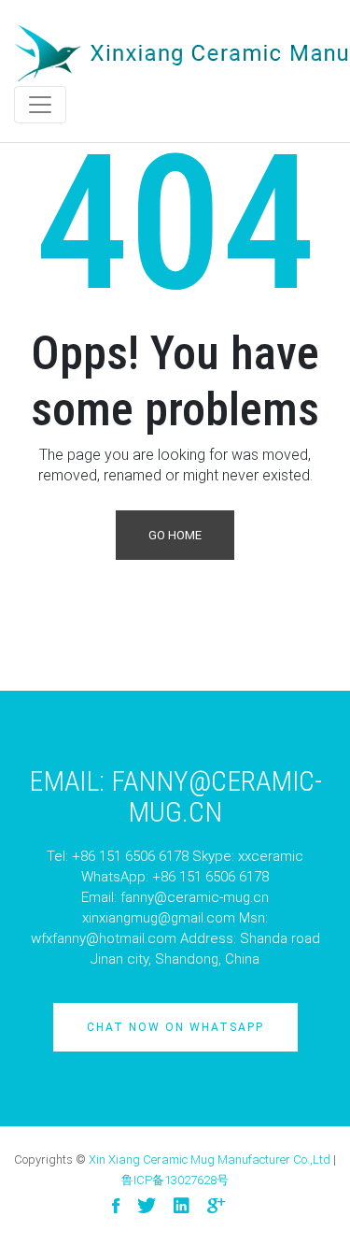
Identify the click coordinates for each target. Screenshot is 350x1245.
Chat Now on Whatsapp (175, 1027)
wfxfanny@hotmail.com (103, 938)
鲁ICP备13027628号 (175, 1180)
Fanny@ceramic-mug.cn (216, 796)
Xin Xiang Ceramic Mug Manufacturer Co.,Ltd (209, 1159)
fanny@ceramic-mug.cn (194, 897)
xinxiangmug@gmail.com (158, 917)
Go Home (175, 535)
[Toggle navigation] (40, 104)
